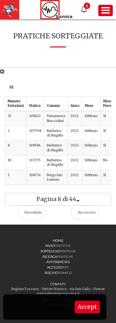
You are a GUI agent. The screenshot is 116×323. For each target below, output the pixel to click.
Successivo (87, 212)
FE (12, 87)
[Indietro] (3, 71)
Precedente (33, 212)
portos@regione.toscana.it (58, 293)
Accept (87, 306)
